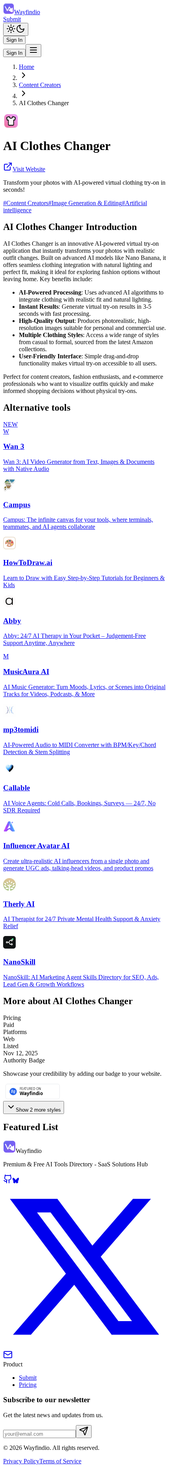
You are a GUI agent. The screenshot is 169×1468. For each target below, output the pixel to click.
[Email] (8, 1357)
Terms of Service (60, 1461)
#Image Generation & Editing (85, 203)
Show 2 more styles (38, 1110)
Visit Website (29, 169)
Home (26, 66)
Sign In (14, 40)
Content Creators (40, 85)
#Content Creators (25, 203)
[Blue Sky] (16, 1181)
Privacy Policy (21, 1461)
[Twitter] (84, 1346)
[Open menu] (33, 50)
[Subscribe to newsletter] (84, 1431)
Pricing (28, 1384)
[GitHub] (8, 1181)
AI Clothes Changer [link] (44, 103)
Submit (12, 19)
